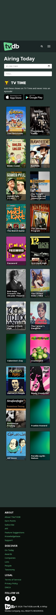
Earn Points (10, 520)
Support (9, 540)
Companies (10, 557)
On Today (9, 550)
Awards (8, 554)
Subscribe (9, 524)
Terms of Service (13, 579)
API (6, 528)
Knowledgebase (12, 536)
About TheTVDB (12, 517)
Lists (7, 561)
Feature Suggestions (14, 532)
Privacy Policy (11, 583)
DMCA (8, 587)
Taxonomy (10, 569)
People (8, 565)
